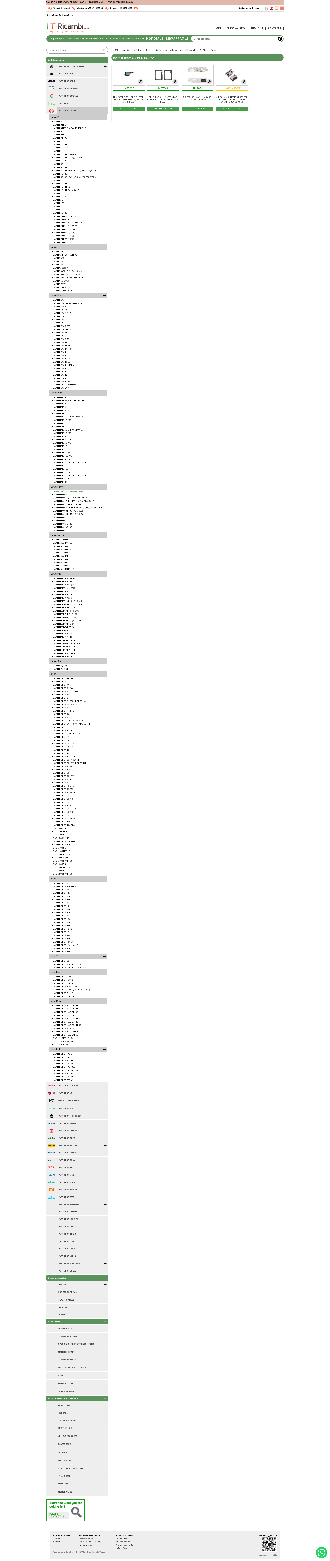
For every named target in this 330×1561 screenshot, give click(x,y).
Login (257, 8)
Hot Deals (154, 38)
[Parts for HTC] (51, 103)
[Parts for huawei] (51, 110)
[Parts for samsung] (51, 1152)
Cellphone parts (57, 38)
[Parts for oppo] (51, 1138)
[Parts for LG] (51, 1093)
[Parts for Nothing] (51, 1204)
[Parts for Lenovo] (51, 1085)
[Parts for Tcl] (51, 1167)
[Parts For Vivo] (51, 1174)
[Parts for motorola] (51, 1115)
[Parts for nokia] (51, 1123)
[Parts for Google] (51, 95)
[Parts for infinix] (51, 1226)
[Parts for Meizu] (51, 1108)
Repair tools (74, 38)
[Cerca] (280, 39)
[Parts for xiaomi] (51, 1189)
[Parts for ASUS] (51, 81)
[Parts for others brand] (51, 66)
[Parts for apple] (51, 73)
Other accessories (95, 38)
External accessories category (125, 38)
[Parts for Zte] (51, 1197)
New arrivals (177, 38)
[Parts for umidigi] (51, 1219)
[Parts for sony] (51, 1160)
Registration (245, 8)
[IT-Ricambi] (68, 33)
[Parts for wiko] (51, 1182)
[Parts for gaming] (51, 88)
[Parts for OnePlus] (51, 1130)
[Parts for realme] (51, 1145)
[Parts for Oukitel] (51, 1211)
